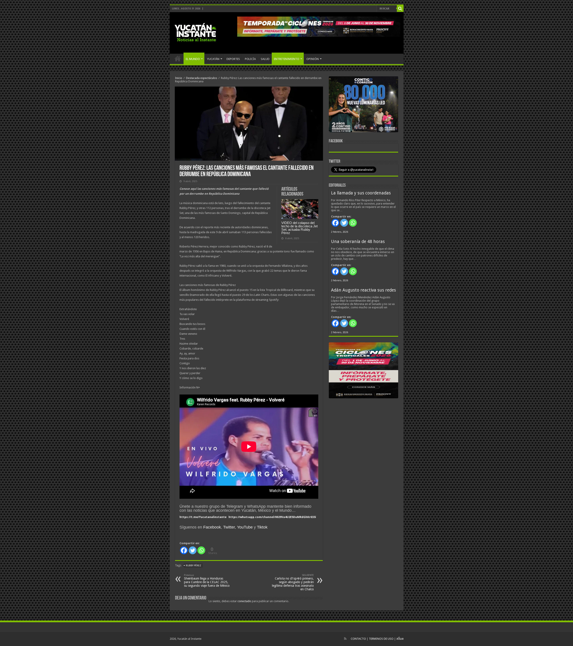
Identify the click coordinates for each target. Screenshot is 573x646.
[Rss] (345, 638)
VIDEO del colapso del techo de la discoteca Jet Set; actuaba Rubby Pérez (299, 228)
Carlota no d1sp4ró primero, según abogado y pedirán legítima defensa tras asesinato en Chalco (293, 582)
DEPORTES (233, 59)
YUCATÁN (213, 59)
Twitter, (229, 527)
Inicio (178, 78)
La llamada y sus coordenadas (361, 193)
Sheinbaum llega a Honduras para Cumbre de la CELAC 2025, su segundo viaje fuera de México (207, 580)
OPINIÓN (312, 59)
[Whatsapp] (201, 550)
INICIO (178, 58)
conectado (244, 601)
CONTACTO (358, 638)
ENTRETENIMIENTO (286, 59)
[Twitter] (193, 550)
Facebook (212, 527)
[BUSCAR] (400, 8)
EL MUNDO (193, 59)
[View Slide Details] (363, 105)
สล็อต (400, 638)
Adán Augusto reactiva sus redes (363, 290)
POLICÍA (250, 59)
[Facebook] (184, 550)
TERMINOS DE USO (381, 638)
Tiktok (262, 527)
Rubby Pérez (193, 565)
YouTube (245, 527)
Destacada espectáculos (201, 78)
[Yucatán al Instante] (195, 32)
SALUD (265, 59)
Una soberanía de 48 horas (358, 241)
